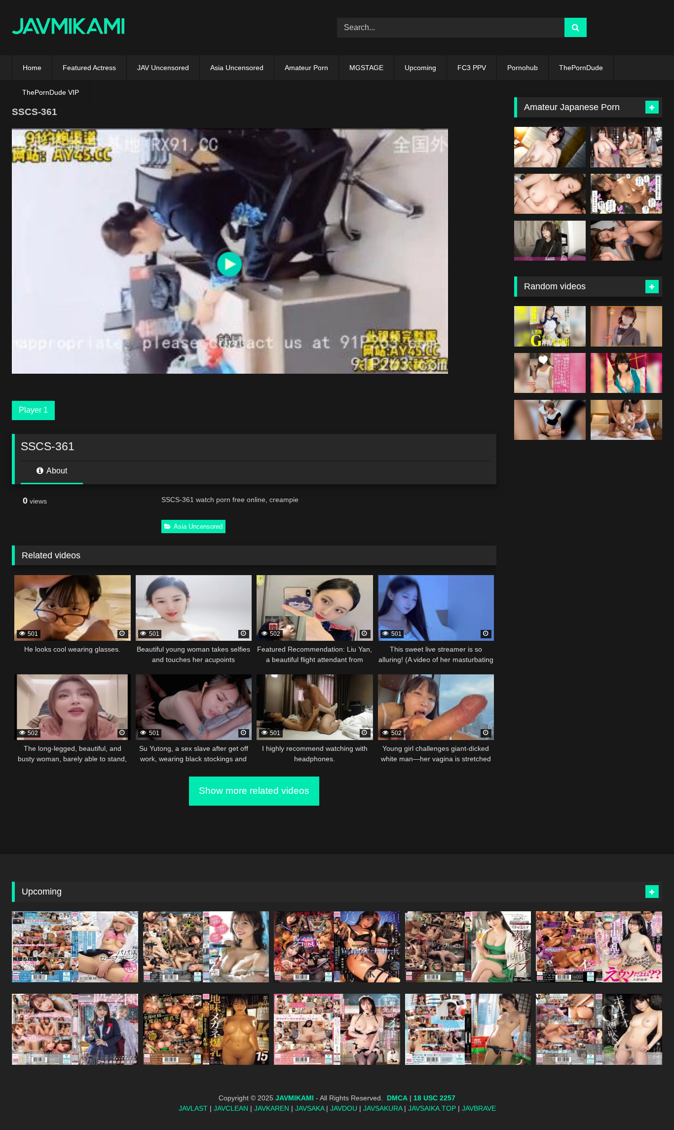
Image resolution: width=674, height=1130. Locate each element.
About (56, 471)
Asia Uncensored (236, 68)
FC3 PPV (471, 68)
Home (32, 68)
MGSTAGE (366, 68)
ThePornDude (581, 68)
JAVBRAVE (479, 1108)
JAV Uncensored (163, 68)
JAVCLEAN (231, 1108)
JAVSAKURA (382, 1108)
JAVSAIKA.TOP (432, 1108)
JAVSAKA (309, 1108)
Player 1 (33, 410)
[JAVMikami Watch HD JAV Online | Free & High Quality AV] (68, 28)
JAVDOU (343, 1108)
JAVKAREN (271, 1108)
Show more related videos (254, 790)
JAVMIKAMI (294, 1098)
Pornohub (522, 68)
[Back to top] (643, 1100)
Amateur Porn (306, 68)
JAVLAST (193, 1108)
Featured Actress (89, 68)
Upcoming (420, 68)
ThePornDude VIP (50, 92)
